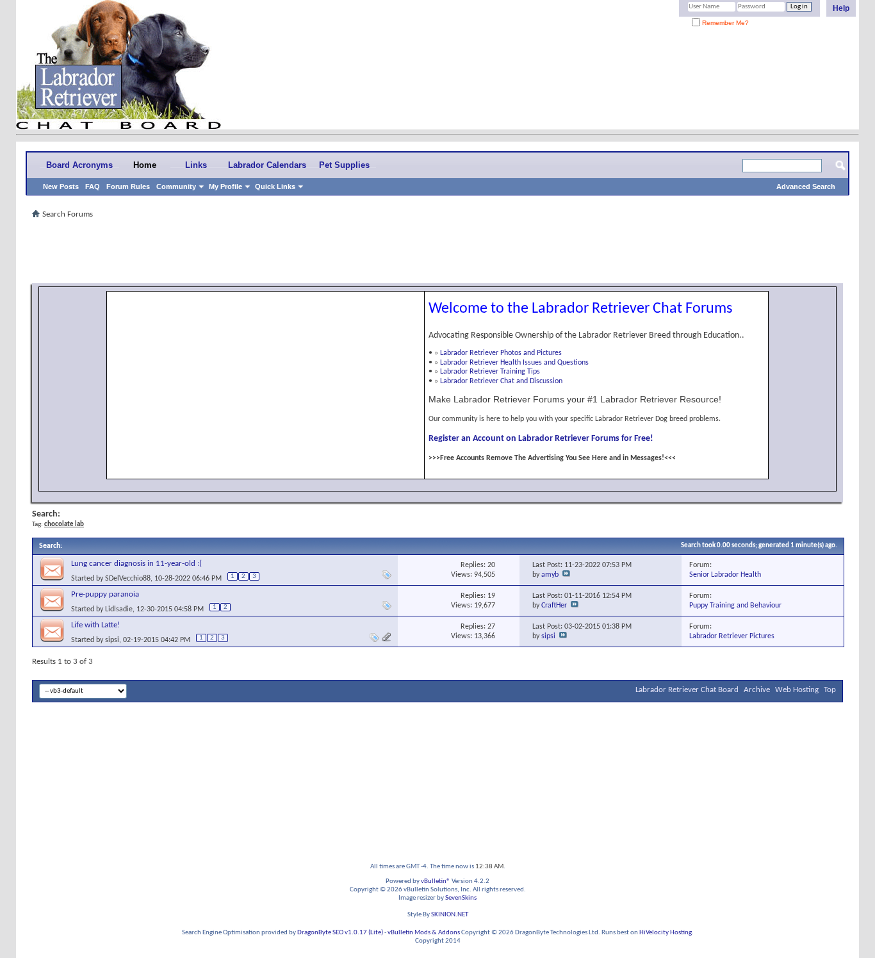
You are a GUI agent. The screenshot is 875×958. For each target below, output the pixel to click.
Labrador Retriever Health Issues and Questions (514, 363)
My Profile (225, 186)
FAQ (92, 186)
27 (491, 627)
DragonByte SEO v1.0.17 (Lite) (340, 932)
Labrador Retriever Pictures (731, 636)
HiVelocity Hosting (665, 932)
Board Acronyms (79, 165)
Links (196, 165)
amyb (550, 575)
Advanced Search (805, 186)
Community (176, 186)
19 (491, 596)
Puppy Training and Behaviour (735, 605)
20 (491, 565)
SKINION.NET (449, 914)
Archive (757, 690)
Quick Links (275, 186)
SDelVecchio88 (128, 578)
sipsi (112, 640)
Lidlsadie (119, 609)
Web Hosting (797, 690)
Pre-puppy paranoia (105, 594)
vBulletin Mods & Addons (424, 932)
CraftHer (554, 605)
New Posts (61, 186)
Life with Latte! (95, 625)
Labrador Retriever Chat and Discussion (501, 381)
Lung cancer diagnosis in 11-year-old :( (136, 563)
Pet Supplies (344, 165)
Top (830, 690)
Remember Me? (724, 22)
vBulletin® (435, 881)
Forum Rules (128, 186)
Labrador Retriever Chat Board (687, 690)
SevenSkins (461, 898)
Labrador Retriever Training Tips (490, 372)
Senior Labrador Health (725, 575)
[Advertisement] (437, 251)
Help (841, 8)
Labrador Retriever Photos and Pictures (501, 353)
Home (144, 165)
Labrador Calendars (267, 165)
